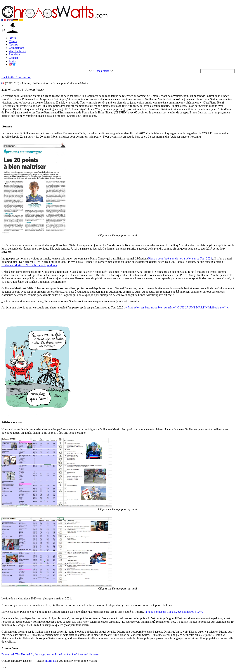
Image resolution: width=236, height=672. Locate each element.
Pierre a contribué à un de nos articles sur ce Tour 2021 (180, 258)
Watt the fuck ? (17, 51)
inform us (50, 660)
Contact (13, 57)
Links (12, 61)
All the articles (101, 70)
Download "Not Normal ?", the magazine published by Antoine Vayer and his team (49, 654)
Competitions (16, 47)
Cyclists (13, 44)
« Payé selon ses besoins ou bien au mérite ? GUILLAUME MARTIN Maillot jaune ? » (176, 307)
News (12, 37)
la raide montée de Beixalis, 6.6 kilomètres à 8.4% (174, 611)
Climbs (13, 41)
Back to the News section (16, 77)
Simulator (14, 54)
